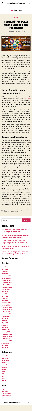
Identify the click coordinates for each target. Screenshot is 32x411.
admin (12, 31)
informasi (4, 358)
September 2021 (6, 341)
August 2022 (5, 316)
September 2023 (6, 287)
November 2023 (6, 282)
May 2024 (4, 269)
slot (2, 374)
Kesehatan (4, 365)
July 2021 (4, 345)
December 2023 (6, 280)
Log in (3, 389)
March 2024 (5, 273)
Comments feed (6, 393)
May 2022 (4, 323)
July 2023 (4, 291)
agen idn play (7, 210)
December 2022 (6, 307)
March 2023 (5, 300)
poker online (14, 211)
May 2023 (4, 296)
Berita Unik (4, 356)
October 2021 (5, 338)
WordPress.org (6, 395)
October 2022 (5, 312)
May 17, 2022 (21, 31)
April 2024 (4, 271)
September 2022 (6, 314)
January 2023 (6, 305)
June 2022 (4, 320)
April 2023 (4, 298)
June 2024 (4, 267)
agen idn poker (15, 210)
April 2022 (4, 325)
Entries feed (5, 391)
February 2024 (6, 276)
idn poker (27, 99)
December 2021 (6, 334)
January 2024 (6, 278)
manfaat (4, 369)
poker (16, 17)
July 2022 (4, 318)
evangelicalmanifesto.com (16, 3)
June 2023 (4, 294)
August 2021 (5, 343)
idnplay (5, 211)
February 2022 (6, 329)
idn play (21, 210)
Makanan (4, 367)
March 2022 (5, 327)
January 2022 (5, 332)
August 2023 (5, 289)
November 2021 (6, 336)
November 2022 (6, 309)
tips (2, 376)
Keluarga (4, 362)
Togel (3, 378)
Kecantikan (5, 360)
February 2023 (6, 303)
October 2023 (5, 285)
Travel (3, 380)
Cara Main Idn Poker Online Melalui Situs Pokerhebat (16, 24)
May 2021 (4, 347)
